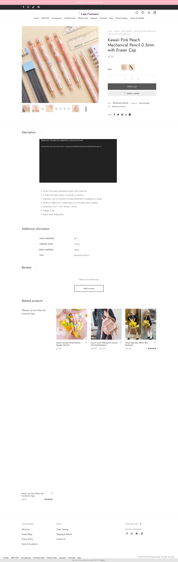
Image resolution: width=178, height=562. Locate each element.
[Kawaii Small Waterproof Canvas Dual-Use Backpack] (106, 324)
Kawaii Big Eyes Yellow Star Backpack (136, 343)
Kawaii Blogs (27, 534)
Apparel (94, 18)
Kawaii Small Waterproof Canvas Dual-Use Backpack (104, 343)
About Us (25, 529)
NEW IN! (45, 18)
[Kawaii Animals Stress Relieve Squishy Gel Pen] (71, 324)
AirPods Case (69, 18)
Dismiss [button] (102, 560)
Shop (116, 31)
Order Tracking (62, 529)
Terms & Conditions (29, 544)
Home (36, 18)
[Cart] (154, 12)
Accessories (57, 18)
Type (110, 69)
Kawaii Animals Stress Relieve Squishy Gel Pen (68, 343)
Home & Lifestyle (137, 18)
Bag (111, 18)
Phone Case (83, 18)
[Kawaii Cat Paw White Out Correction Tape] (37, 399)
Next (96, 69)
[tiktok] (33, 7)
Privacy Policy (27, 539)
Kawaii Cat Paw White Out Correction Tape (33, 494)
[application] (78, 161)
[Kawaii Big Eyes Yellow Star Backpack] (140, 324)
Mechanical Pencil (118, 106)
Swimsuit (103, 18)
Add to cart (132, 86)
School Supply (122, 18)
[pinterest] (38, 7)
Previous (24, 69)
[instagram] (28, 7)
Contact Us (60, 539)
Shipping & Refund (64, 534)
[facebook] (23, 7)
